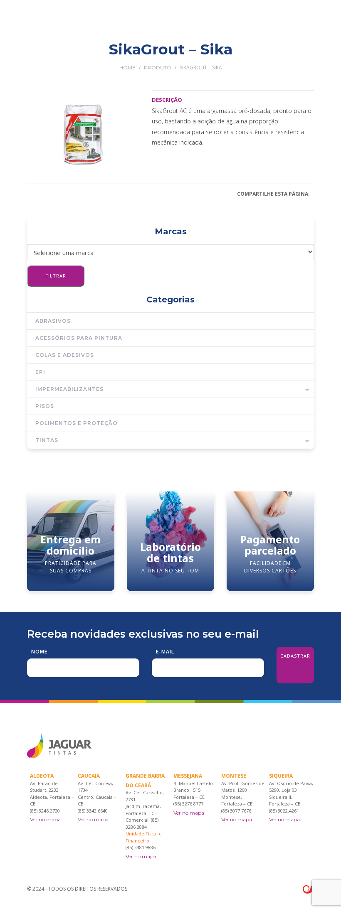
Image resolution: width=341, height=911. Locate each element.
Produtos (143, 55)
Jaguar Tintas (104, 55)
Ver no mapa (45, 819)
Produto (157, 67)
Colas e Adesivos (64, 355)
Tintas (46, 440)
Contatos (300, 55)
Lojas (170, 55)
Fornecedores (204, 55)
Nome (39, 651)
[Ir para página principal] (59, 21)
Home (127, 67)
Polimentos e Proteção (76, 423)
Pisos (44, 406)
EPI (40, 372)
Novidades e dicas (255, 55)
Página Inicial (59, 55)
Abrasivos (53, 321)
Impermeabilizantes (69, 389)
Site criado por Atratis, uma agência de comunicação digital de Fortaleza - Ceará (308, 889)
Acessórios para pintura (78, 338)
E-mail (165, 651)
